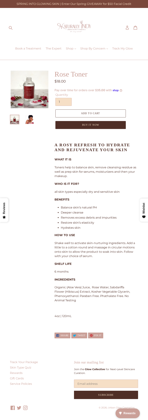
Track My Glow (122, 48)
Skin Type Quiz (20, 367)
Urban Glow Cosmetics (121, 407)
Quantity (61, 94)
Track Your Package (24, 362)
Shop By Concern (93, 48)
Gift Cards (17, 378)
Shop (70, 48)
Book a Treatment (28, 48)
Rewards (16, 373)
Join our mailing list (89, 362)
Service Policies (21, 383)
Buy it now (90, 125)
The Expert (54, 48)
